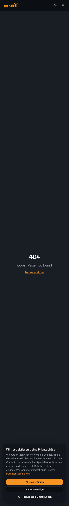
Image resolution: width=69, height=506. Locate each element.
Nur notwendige (35, 489)
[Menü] (63, 5)
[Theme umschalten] (55, 5)
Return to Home (34, 272)
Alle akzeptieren (34, 482)
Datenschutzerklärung (18, 473)
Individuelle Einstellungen (37, 496)
